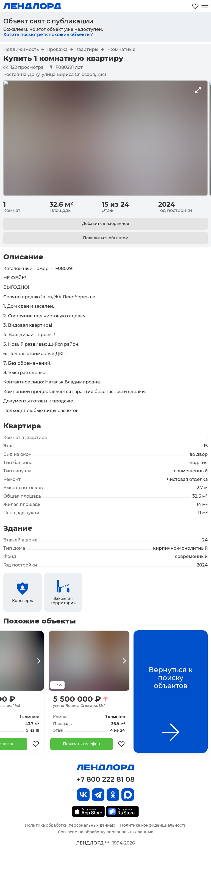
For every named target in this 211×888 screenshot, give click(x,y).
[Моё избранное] (195, 6)
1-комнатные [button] (120, 49)
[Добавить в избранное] (35, 744)
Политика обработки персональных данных (70, 825)
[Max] (127, 794)
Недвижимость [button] (21, 49)
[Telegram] (98, 794)
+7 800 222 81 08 (105, 779)
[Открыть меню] (205, 6)
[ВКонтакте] (83, 794)
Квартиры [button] (86, 49)
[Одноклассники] (113, 794)
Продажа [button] (57, 49)
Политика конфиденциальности (153, 825)
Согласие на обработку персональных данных (105, 832)
